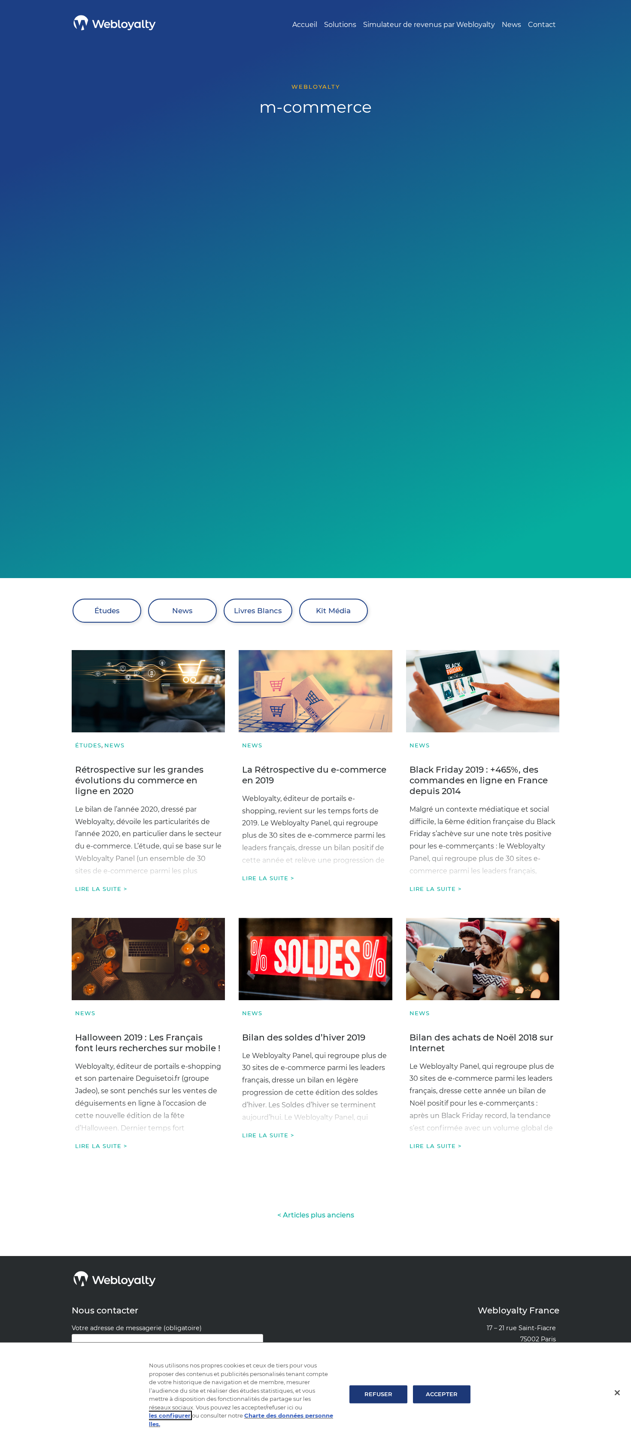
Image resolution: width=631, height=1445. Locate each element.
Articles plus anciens (318, 1215)
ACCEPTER (442, 1394)
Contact (542, 25)
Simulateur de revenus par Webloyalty (429, 25)
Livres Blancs (258, 610)
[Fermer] (617, 1392)
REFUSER (378, 1394)
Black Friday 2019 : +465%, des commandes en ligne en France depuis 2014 (479, 780)
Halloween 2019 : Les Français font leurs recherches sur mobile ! (147, 1042)
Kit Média (333, 610)
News (511, 25)
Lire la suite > (101, 888)
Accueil (304, 25)
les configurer (170, 1415)
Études (106, 610)
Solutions (340, 25)
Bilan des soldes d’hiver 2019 (303, 1037)
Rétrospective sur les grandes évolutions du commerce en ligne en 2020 (139, 780)
